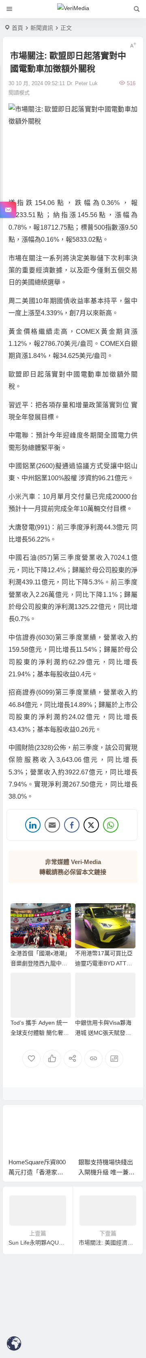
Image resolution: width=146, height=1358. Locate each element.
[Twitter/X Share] (91, 825)
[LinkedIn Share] (33, 825)
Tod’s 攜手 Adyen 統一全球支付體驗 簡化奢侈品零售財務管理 (40, 1032)
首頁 (17, 28)
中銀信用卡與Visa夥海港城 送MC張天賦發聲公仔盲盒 (103, 1032)
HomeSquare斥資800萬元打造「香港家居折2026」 (37, 1172)
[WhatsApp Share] (110, 825)
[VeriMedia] (73, 9)
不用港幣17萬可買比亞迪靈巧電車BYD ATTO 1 (104, 963)
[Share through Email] (52, 825)
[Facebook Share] (71, 825)
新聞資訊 (41, 28)
